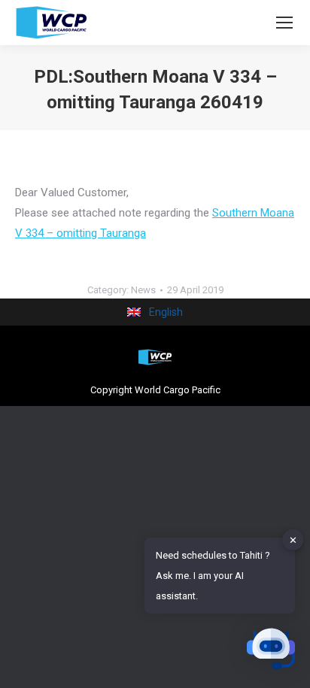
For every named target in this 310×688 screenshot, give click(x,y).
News (143, 290)
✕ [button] (293, 539)
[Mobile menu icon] (284, 22)
